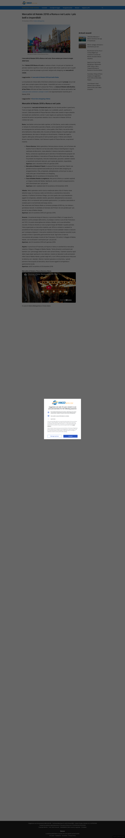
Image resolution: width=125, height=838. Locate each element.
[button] (62, 419)
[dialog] (62, 419)
